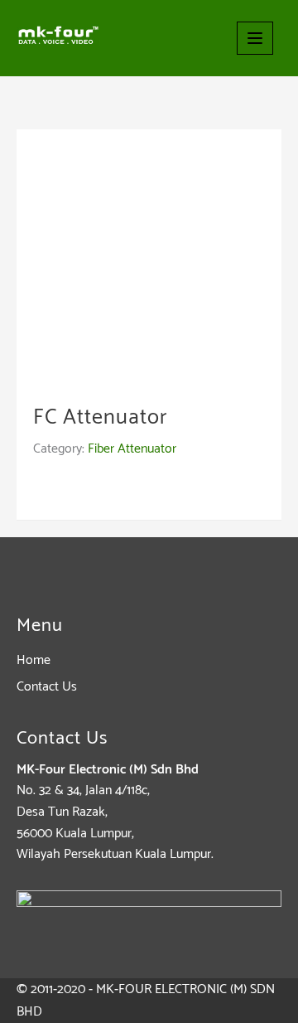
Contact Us (47, 687)
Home (33, 660)
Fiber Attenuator (132, 449)
